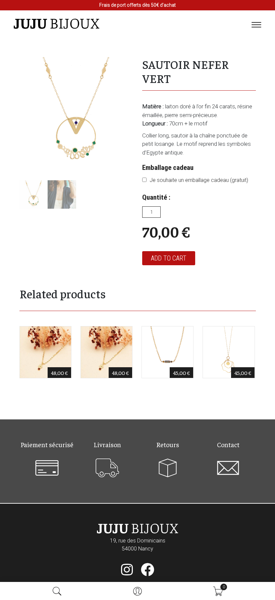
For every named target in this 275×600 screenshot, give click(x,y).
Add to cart (168, 258)
